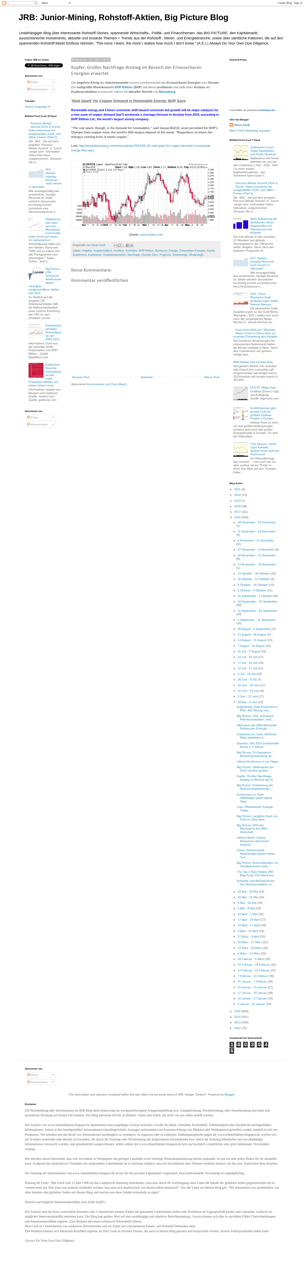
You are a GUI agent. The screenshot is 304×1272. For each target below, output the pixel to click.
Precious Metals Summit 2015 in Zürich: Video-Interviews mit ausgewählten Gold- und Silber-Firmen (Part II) (45, 130)
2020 (238, 495)
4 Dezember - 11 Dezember (256, 540)
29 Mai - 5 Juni (248, 702)
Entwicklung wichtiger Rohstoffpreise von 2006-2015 (53, 332)
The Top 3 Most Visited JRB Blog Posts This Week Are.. (256, 873)
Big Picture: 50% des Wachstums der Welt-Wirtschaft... (252, 829)
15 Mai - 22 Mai (248, 897)
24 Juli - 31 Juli (248, 657)
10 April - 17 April (249, 925)
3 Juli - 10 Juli (247, 673)
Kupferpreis (95, 254)
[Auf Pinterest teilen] (131, 245)
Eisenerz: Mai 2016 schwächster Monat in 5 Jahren (258, 745)
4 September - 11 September (257, 619)
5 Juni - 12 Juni (248, 696)
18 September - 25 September (258, 601)
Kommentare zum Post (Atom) (107, 384)
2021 (238, 489)
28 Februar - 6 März (251, 959)
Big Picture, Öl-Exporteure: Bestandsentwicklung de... (255, 754)
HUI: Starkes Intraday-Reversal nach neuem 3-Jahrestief (262, 263)
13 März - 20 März (250, 948)
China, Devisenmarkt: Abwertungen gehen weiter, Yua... (256, 853)
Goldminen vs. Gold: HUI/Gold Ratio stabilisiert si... (256, 736)
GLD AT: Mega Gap (262, 387)
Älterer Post (211, 377)
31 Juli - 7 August (249, 651)
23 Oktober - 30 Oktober (254, 573)
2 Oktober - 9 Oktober (252, 590)
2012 (238, 1028)
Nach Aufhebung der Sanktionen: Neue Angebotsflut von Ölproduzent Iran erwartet (263, 225)
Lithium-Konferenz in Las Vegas (257, 761)
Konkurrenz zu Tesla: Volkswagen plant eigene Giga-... (254, 798)
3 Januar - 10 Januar (252, 1004)
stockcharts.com (151, 234)
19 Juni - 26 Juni (249, 685)
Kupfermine (79, 254)
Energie (173, 250)
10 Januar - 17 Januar (253, 998)
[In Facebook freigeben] (128, 245)
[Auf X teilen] (124, 245)
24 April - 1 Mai (248, 914)
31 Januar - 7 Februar (252, 981)
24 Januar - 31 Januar (253, 987)
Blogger (230, 1094)
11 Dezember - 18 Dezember (257, 531)
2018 (238, 506)
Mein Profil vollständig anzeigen (250, 130)
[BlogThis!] (120, 245)
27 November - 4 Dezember (256, 549)
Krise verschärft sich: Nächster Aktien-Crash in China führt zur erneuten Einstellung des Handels (255, 333)
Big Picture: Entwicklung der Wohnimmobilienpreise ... (255, 787)
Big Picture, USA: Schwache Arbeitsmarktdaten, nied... (255, 717)
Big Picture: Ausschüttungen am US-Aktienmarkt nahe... (257, 864)
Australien (131, 250)
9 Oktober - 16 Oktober (253, 584)
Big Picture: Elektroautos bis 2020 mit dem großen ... (255, 768)
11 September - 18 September (257, 610)
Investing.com (267, 110)
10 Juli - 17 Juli (248, 668)
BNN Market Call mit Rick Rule (253, 362)
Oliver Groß (242, 125)
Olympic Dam (149, 254)
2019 (238, 500)
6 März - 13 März (249, 953)
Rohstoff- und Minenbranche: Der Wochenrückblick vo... (256, 882)
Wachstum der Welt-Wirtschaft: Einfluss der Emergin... (257, 727)
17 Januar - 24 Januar (253, 992)
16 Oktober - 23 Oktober (254, 579)
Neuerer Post (81, 377)
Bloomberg (167, 91)
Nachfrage (134, 254)
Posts (34, 82)
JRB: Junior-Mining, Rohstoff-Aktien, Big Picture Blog (123, 17)
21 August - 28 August (252, 634)
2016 (238, 517)
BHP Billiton (124, 87)
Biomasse (161, 250)
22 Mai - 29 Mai (248, 891)
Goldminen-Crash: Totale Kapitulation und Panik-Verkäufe (263, 151)
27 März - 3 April (249, 936)
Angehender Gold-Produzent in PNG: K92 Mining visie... (257, 708)
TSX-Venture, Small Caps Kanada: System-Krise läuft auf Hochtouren (264, 449)
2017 (238, 511)
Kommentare (39, 89)
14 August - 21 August (252, 640)
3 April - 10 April (248, 931)
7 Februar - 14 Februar (253, 976)
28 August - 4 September (254, 629)
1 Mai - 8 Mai (247, 908)
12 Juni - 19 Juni (249, 690)
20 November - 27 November (257, 555)
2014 (238, 1016)
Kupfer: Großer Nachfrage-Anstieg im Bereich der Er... (256, 777)
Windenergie (196, 254)
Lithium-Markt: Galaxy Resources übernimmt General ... (253, 841)
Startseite (147, 377)
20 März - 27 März (250, 942)
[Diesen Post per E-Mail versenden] (116, 245)
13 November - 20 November (257, 564)
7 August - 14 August (252, 645)
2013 (238, 1022)
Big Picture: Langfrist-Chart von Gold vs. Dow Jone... (257, 817)
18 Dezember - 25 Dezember (257, 522)
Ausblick (119, 250)
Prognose (165, 254)
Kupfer (211, 250)
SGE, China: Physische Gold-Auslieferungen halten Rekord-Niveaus (264, 299)
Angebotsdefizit (102, 250)
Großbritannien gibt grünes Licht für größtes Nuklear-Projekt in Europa (263, 413)
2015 (238, 1011)
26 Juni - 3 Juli (247, 679)
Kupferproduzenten (114, 254)
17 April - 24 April (249, 919)
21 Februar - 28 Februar (254, 964)
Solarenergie (179, 254)
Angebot (87, 250)
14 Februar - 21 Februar (254, 970)
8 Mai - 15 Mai (247, 902)
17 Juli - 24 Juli (248, 662)
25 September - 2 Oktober (255, 596)
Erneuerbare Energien (192, 250)
